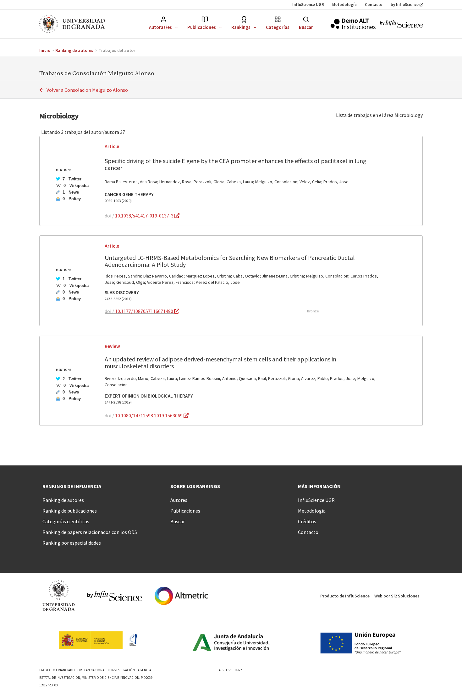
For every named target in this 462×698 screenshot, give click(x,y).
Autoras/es (160, 27)
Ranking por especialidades (71, 543)
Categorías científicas (65, 521)
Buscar (306, 27)
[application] (175, 27)
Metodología (344, 4)
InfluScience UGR (308, 4)
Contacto (373, 4)
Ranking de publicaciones (69, 511)
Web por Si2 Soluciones (397, 596)
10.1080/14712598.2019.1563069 (149, 415)
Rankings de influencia (71, 486)
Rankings (240, 27)
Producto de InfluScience (345, 596)
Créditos (307, 521)
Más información (319, 486)
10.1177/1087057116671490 (144, 311)
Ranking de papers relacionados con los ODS (89, 532)
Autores (178, 500)
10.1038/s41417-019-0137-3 (144, 215)
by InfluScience (405, 4)
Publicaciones (201, 27)
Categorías (277, 27)
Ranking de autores (63, 500)
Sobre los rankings (195, 486)
